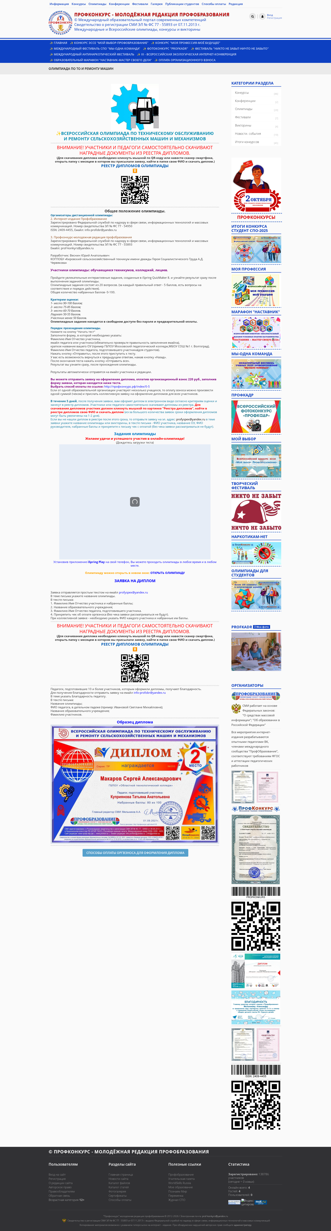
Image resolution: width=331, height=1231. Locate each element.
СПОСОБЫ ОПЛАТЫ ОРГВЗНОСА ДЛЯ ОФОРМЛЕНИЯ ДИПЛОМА (135, 853)
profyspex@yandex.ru (190, 419)
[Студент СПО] (256, 249)
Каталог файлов (119, 1183)
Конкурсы (242, 92)
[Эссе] (256, 460)
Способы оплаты (120, 1200)
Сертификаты (118, 1195)
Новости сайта (118, 1179)
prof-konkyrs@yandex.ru (215, 1216)
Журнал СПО (176, 1200)
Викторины (243, 125)
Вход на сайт (57, 1174)
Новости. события (248, 133)
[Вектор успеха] (256, 553)
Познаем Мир (177, 1191)
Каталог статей (119, 1187)
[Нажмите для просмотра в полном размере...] (135, 107)
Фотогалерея (117, 1191)
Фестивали (243, 117)
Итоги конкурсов (247, 142)
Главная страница (121, 1174)
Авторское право (60, 1187)
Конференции (245, 101)
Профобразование (181, 1174)
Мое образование (180, 1187)
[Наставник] (256, 332)
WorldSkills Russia (179, 1183)
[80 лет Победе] (256, 512)
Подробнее (256, 652)
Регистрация (57, 1179)
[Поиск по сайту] (252, 16)
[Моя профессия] (255, 290)
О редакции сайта (61, 1183)
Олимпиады (243, 109)
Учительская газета (181, 1179)
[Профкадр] (256, 416)
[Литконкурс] (256, 595)
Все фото (263, 627)
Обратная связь (59, 1195)
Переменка (175, 1195)
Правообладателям (62, 1191)
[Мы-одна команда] (256, 374)
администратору (243, 1225)
